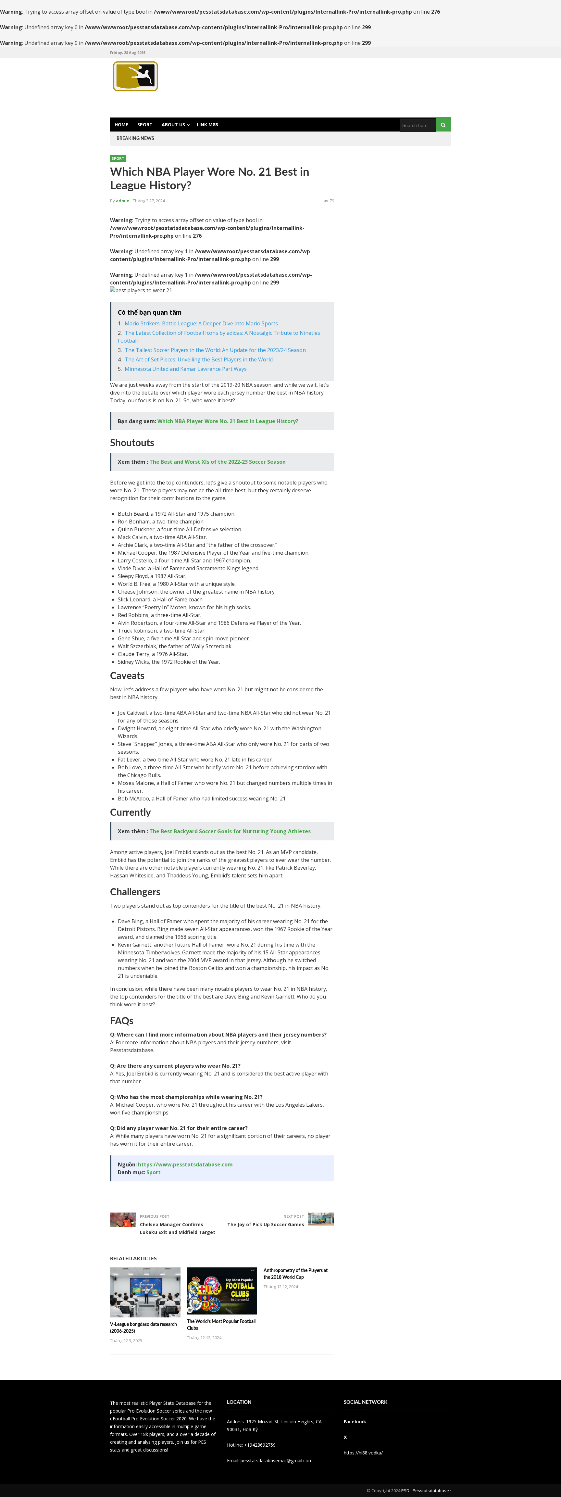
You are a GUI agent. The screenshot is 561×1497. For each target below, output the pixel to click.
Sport (145, 124)
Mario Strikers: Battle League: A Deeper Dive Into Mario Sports (201, 323)
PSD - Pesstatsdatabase (425, 1490)
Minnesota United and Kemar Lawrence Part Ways (186, 368)
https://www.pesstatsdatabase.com (185, 1164)
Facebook (355, 1421)
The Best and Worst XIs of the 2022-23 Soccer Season (217, 461)
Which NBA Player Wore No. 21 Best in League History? (227, 421)
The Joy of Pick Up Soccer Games (265, 1224)
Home (121, 124)
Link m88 (207, 124)
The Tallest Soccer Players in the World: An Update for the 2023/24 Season (215, 350)
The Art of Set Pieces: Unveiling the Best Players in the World (199, 359)
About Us (173, 124)
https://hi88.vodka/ (363, 1453)
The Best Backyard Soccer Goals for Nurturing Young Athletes (230, 831)
